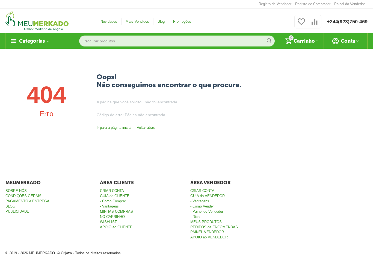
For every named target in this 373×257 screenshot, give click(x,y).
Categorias (32, 41)
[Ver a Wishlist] (301, 25)
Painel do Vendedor (349, 4)
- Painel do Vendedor (206, 211)
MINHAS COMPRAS (116, 211)
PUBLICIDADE (17, 211)
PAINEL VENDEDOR (207, 232)
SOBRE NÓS (16, 191)
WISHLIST (108, 222)
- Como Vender (202, 206)
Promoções (182, 21)
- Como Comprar (113, 201)
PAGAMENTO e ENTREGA (27, 201)
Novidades (108, 21)
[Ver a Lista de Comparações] (314, 25)
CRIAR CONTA (112, 191)
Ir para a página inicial (114, 127)
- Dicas (196, 217)
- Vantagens (109, 206)
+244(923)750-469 (347, 21)
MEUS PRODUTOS (206, 222)
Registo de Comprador (312, 4)
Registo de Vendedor (275, 4)
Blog (161, 21)
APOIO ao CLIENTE (116, 227)
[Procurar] (269, 41)
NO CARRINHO (112, 217)
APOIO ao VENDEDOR (209, 237)
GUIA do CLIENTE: (115, 196)
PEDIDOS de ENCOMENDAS (214, 227)
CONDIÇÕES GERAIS (23, 196)
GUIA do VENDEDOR (207, 196)
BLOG (10, 206)
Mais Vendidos (137, 21)
